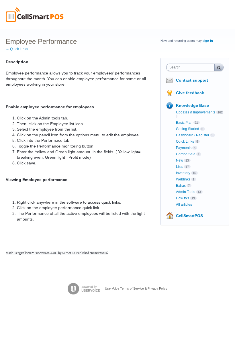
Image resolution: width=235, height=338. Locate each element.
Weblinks (183, 179)
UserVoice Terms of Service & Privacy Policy (136, 288)
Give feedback (190, 93)
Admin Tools (185, 192)
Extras (181, 186)
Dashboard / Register (192, 135)
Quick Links (185, 141)
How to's (182, 198)
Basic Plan (184, 123)
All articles (184, 205)
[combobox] (191, 67)
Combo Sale (185, 154)
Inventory (183, 173)
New (179, 160)
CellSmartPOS (189, 215)
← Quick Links (17, 49)
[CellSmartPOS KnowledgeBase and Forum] (35, 14)
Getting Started (187, 129)
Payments (183, 148)
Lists (179, 167)
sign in (208, 40)
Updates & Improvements (195, 112)
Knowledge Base (192, 105)
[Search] (219, 67)
